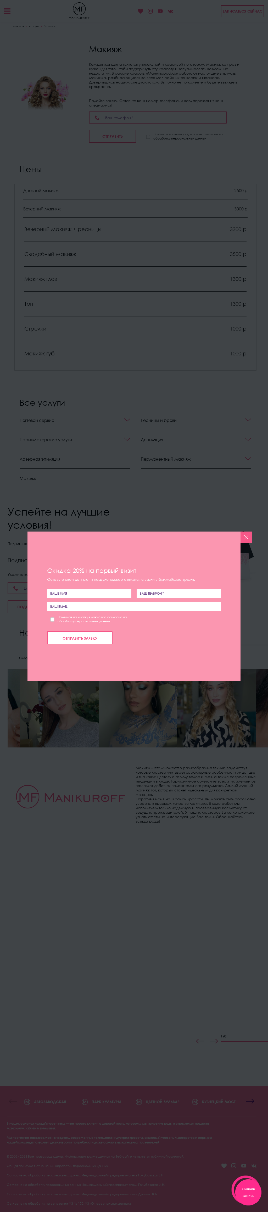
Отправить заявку (80, 638)
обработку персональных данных (84, 621)
